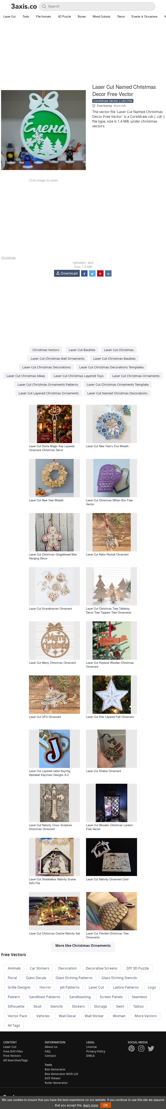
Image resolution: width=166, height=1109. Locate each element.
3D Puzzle (64, 16)
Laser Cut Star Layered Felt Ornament (110, 717)
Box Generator (55, 1069)
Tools (25, 16)
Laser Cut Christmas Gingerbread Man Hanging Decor (53, 556)
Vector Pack (17, 1015)
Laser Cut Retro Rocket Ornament (107, 554)
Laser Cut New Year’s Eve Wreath (107, 446)
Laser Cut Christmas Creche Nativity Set (54, 933)
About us (51, 1047)
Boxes (82, 16)
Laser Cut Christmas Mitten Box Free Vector (109, 502)
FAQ (47, 1051)
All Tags (14, 1025)
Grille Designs (19, 987)
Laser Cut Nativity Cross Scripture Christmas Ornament (50, 827)
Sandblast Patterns (44, 996)
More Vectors (146, 1015)
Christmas (8, 258)
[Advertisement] (83, 52)
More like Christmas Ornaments (83, 945)
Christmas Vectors (45, 350)
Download (69, 273)
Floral (12, 977)
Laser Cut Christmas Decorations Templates (111, 367)
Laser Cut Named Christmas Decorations (117, 393)
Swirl (120, 1006)
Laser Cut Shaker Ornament (103, 771)
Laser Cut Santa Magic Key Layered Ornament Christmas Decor (51, 448)
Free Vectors (12, 1056)
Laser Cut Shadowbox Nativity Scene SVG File (52, 881)
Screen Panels (111, 996)
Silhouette (16, 1006)
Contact (50, 1056)
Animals (14, 968)
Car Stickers (39, 968)
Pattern (14, 996)
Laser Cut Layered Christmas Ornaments (49, 393)
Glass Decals (36, 977)
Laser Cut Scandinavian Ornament (50, 608)
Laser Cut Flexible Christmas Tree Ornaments (107, 935)
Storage (100, 1006)
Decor (121, 16)
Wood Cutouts (101, 16)
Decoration (67, 968)
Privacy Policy (95, 1051)
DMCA (90, 1056)
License (91, 1047)
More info (120, 106)
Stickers (78, 1006)
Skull (37, 1006)
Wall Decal (67, 1015)
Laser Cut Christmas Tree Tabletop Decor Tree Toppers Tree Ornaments (108, 610)
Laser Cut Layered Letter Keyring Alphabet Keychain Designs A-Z (49, 773)
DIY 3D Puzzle (137, 968)
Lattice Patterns (126, 987)
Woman (119, 1015)
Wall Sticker (94, 1015)
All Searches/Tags (15, 1060)
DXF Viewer (53, 1078)
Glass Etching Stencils (119, 977)
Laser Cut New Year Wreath (46, 500)
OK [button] (106, 1105)
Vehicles (43, 1015)
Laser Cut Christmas (119, 350)
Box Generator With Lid (61, 1074)
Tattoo (138, 1006)
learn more (90, 1105)
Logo (152, 987)
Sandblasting (80, 996)
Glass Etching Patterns (74, 977)
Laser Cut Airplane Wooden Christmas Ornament (110, 665)
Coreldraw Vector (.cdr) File (112, 101)
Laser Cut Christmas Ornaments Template (117, 384)
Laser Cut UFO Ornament (45, 717)
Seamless (139, 996)
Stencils (56, 1006)
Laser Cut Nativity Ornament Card (107, 879)
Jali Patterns (70, 987)
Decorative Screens (101, 968)
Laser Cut (9, 16)
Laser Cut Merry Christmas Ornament (52, 663)
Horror (45, 987)
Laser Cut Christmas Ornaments (136, 376)
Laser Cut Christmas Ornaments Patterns (48, 384)
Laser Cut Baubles (82, 350)
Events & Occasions (145, 16)
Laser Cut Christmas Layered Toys (79, 376)
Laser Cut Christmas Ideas (25, 376)
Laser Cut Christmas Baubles (114, 358)
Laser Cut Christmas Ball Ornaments (58, 358)
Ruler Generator (56, 1083)
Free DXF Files (13, 1051)
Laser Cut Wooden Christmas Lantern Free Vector (109, 827)
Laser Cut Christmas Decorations (46, 367)
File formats (43, 16)
